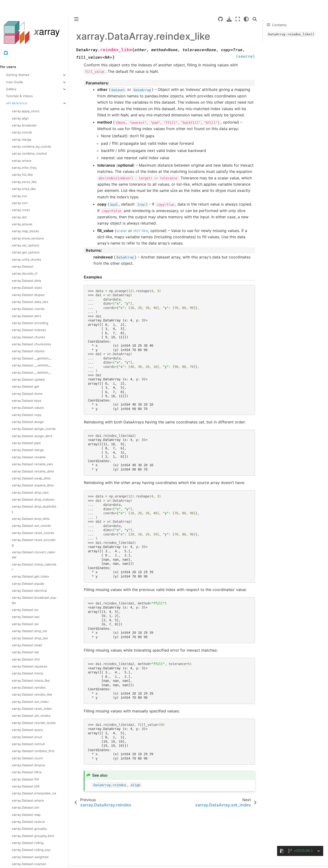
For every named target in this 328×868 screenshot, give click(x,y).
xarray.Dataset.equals (28, 583)
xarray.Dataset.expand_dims (33, 485)
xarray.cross (21, 210)
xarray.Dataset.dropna (28, 765)
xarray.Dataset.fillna (26, 772)
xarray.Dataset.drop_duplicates (34, 508)
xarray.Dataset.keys (26, 401)
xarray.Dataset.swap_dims (31, 478)
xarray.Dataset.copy (27, 415)
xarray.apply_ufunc (26, 111)
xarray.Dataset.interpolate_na (34, 793)
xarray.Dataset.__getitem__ (32, 358)
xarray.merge (21, 139)
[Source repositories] (220, 19)
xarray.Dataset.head (27, 645)
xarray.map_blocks (25, 231)
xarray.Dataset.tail (25, 652)
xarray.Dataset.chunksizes (31, 344)
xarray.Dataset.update (28, 379)
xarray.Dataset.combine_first (33, 751)
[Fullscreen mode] (238, 19)
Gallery (11, 89)
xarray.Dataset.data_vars (30, 302)
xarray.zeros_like (24, 182)
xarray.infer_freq (24, 168)
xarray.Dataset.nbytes (28, 351)
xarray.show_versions (28, 238)
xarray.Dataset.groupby (29, 828)
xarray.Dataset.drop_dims (31, 519)
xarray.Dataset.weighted (30, 857)
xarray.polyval (22, 224)
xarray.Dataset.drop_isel (30, 638)
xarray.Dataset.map (26, 815)
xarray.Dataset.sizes (27, 287)
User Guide (14, 82)
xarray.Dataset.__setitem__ (31, 365)
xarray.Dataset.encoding (30, 323)
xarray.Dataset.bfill (26, 786)
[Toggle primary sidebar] (76, 19)
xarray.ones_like (24, 189)
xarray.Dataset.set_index (30, 702)
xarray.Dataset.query (27, 730)
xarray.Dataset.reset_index (32, 709)
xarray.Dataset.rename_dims (33, 471)
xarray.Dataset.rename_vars (32, 464)
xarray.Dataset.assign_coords (34, 429)
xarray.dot (19, 217)
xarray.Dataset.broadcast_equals (34, 600)
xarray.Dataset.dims (26, 281)
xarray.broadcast (24, 125)
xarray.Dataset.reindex (29, 687)
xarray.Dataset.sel (25, 624)
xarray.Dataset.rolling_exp (31, 850)
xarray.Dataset (22, 266)
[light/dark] (246, 19)
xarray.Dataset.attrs (26, 316)
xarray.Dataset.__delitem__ (31, 372)
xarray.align (20, 118)
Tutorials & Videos (19, 96)
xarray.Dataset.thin (26, 659)
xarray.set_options (25, 245)
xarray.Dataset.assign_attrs (32, 436)
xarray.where (21, 161)
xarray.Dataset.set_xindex (31, 715)
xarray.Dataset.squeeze (29, 666)
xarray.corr (20, 203)
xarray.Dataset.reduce (28, 822)
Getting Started (17, 75)
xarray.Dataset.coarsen (29, 864)
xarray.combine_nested (29, 153)
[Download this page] (229, 19)
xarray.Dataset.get (25, 386)
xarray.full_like (22, 174)
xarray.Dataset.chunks (28, 337)
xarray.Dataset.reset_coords (33, 533)
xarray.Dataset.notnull (28, 744)
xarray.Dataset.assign (28, 422)
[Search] (255, 19)
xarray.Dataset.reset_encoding (34, 542)
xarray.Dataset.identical (29, 590)
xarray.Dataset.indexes (29, 330)
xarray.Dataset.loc (25, 610)
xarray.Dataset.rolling (27, 843)
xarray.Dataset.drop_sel (29, 631)
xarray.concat (22, 132)
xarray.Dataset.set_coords (31, 526)
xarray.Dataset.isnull (27, 737)
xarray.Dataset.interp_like (31, 680)
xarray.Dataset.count (27, 758)
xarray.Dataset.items (27, 394)
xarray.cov (19, 196)
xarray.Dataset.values (28, 407)
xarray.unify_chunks (26, 259)
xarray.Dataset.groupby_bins (33, 836)
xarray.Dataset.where (28, 800)
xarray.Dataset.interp (27, 673)
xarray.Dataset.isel (25, 617)
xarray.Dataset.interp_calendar (34, 566)
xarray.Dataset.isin (25, 807)
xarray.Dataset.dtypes (28, 295)
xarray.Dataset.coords (28, 309)
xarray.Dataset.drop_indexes (33, 499)
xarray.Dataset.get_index (30, 576)
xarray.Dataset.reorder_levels (34, 723)
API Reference (16, 103)
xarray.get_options (26, 252)
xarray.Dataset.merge (28, 450)
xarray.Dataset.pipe (26, 443)
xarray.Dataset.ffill (25, 779)
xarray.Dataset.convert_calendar (33, 554)
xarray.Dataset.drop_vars (30, 492)
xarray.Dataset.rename (29, 457)
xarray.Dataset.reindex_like (32, 694)
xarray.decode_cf (24, 273)
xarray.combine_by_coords (31, 146)
